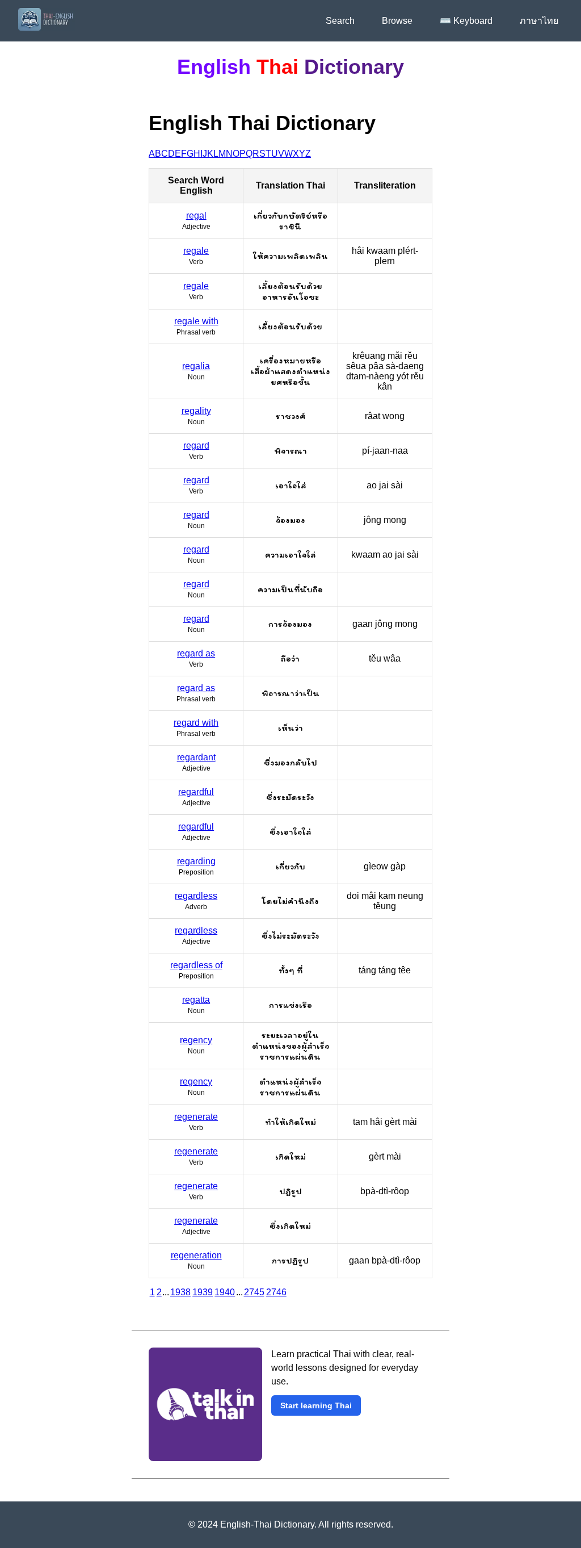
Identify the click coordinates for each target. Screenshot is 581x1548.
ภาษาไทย (539, 21)
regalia (196, 366)
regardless (196, 896)
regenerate (196, 1117)
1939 (202, 1292)
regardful (196, 792)
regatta (196, 1000)
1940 (224, 1292)
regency (196, 1040)
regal (196, 215)
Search (340, 21)
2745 (254, 1292)
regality (196, 411)
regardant (196, 757)
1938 (180, 1292)
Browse (397, 21)
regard (196, 445)
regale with (196, 321)
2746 (276, 1292)
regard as (196, 653)
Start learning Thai (316, 1405)
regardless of (196, 965)
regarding (196, 861)
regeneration (196, 1255)
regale (196, 251)
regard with (196, 722)
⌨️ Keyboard (466, 21)
